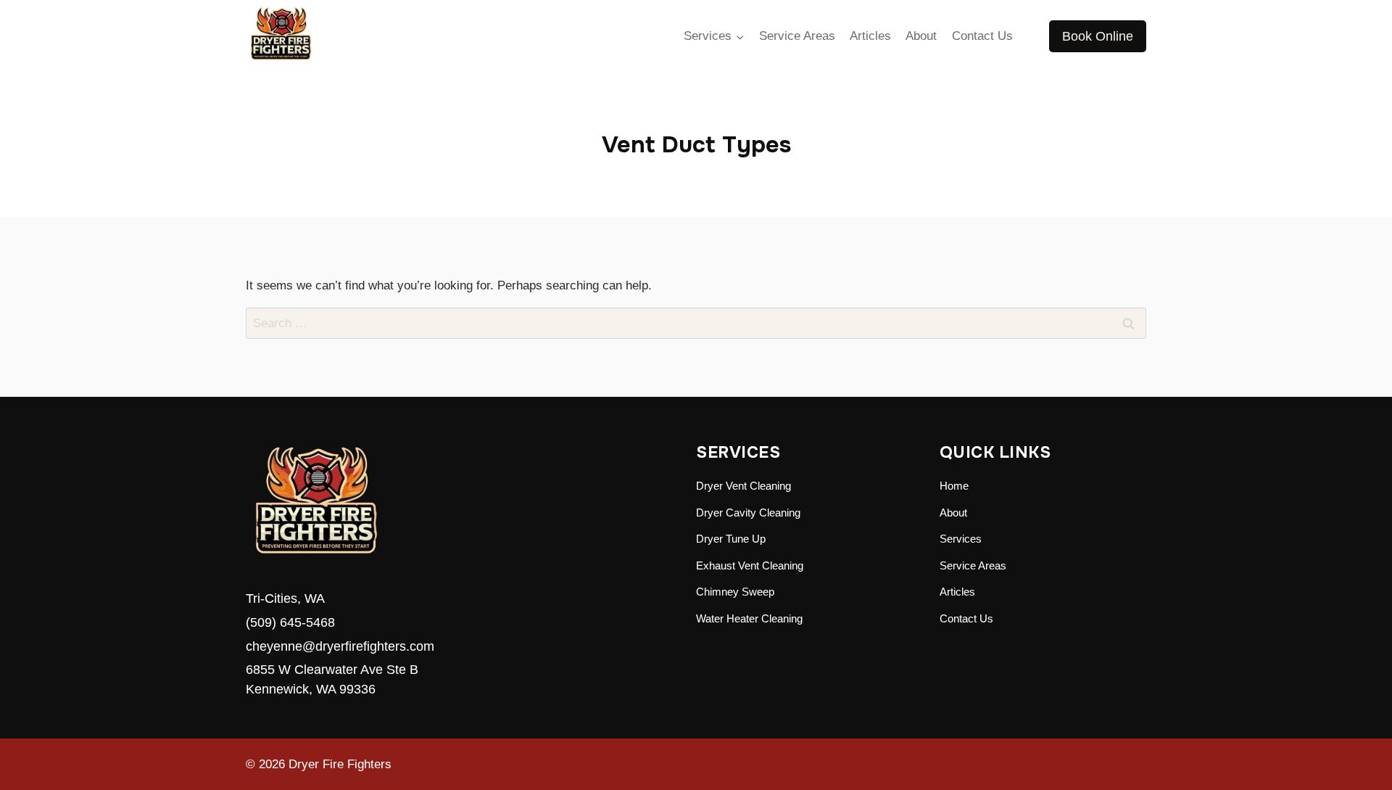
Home (954, 486)
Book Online (1097, 36)
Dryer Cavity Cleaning (748, 512)
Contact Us (982, 36)
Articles (870, 36)
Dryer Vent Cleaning (743, 486)
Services (961, 538)
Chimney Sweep (735, 591)
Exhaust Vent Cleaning (749, 565)
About (921, 36)
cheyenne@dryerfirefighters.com (340, 646)
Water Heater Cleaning (749, 618)
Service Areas (797, 36)
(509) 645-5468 (290, 622)
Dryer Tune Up (731, 538)
